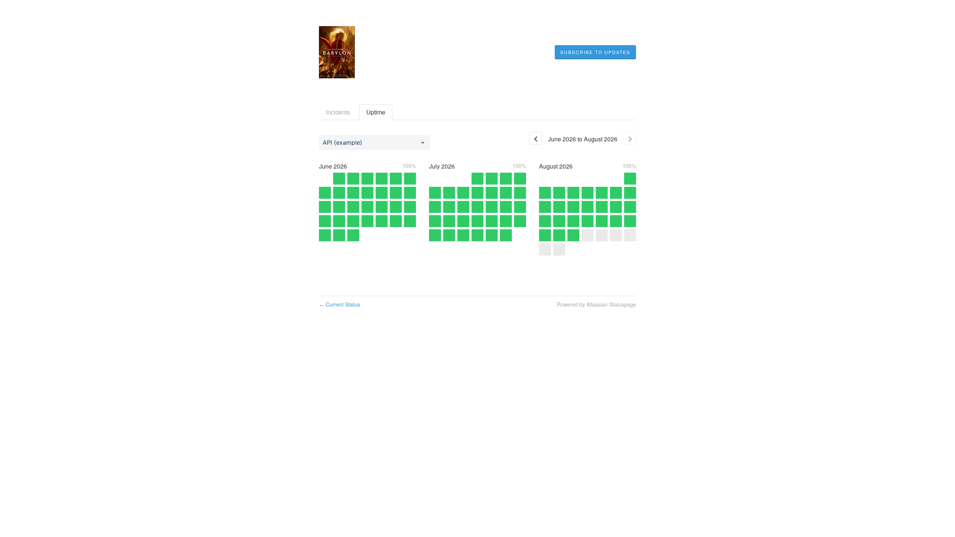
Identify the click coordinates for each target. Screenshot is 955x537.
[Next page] (629, 138)
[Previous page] (535, 138)
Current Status (339, 304)
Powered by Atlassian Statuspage (596, 304)
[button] (595, 52)
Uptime (375, 112)
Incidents (338, 112)
